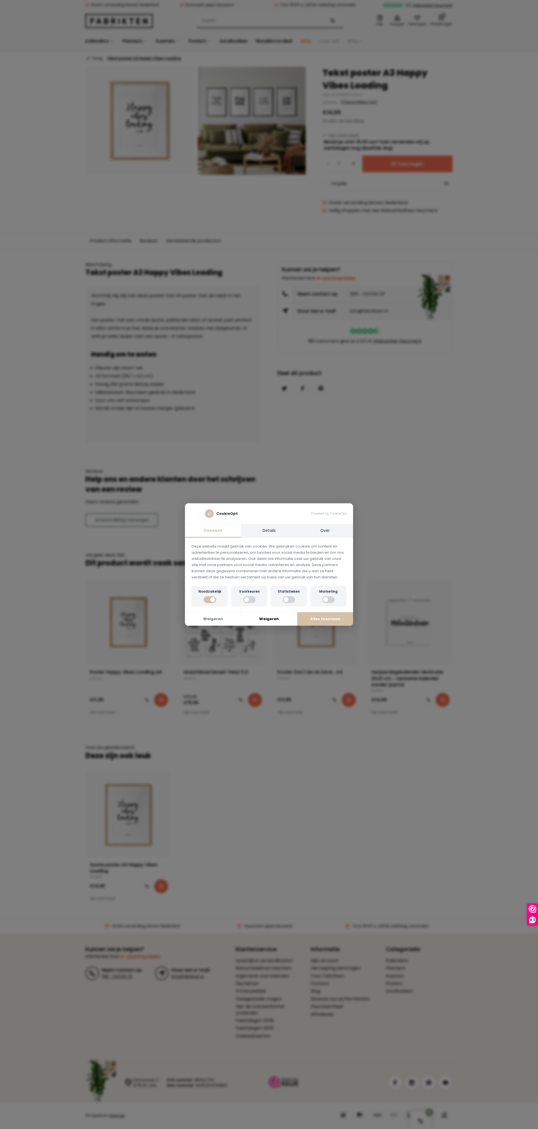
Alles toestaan (325, 618)
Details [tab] (269, 530)
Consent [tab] (213, 530)
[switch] (210, 599)
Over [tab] (325, 530)
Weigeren (213, 618)
